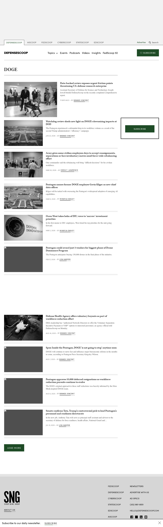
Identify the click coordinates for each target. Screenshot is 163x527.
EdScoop (99, 42)
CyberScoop (64, 42)
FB (131, 516)
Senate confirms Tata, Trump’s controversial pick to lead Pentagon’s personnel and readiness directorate (81, 412)
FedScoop (46, 42)
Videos (86, 52)
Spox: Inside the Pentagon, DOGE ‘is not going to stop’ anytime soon (81, 347)
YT (145, 516)
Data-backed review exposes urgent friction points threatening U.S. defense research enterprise (86, 85)
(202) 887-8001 (137, 504)
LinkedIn (141, 516)
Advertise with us (139, 492)
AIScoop (31, 42)
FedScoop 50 (110, 52)
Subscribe (149, 52)
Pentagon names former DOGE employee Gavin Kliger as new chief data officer (81, 186)
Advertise (141, 42)
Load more (14, 447)
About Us (9, 510)
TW (136, 516)
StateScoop (82, 42)
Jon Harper (65, 259)
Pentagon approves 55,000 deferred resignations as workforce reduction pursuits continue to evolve (78, 381)
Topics (51, 52)
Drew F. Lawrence (69, 170)
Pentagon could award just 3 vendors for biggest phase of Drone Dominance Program (79, 249)
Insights (96, 52)
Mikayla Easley (67, 199)
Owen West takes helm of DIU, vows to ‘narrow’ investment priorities (77, 218)
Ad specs (134, 498)
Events (63, 52)
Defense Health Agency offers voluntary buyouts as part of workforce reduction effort (76, 318)
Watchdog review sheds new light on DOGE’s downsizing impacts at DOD (81, 123)
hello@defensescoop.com (144, 510)
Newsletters (136, 486)
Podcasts (75, 52)
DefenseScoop (14, 42)
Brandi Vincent (81, 100)
